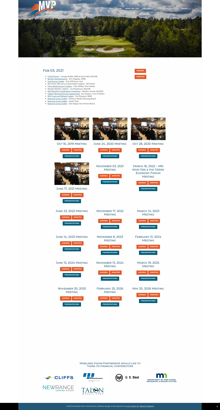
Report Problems (147, 406)
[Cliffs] (58, 377)
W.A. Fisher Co (133, 406)
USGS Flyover (53, 76)
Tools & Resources (167, 9)
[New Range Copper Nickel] (58, 388)
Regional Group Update (57, 98)
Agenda (140, 71)
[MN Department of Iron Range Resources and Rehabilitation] (161, 377)
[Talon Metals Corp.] (92, 391)
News (184, 9)
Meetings (148, 9)
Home (119, 9)
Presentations (72, 156)
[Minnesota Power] (92, 377)
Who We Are (132, 9)
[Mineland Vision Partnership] (44, 9)
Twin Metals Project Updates (60, 86)
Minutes (140, 77)
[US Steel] (127, 377)
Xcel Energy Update (56, 81)
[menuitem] (119, 9)
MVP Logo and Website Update (61, 96)
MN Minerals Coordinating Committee (64, 91)
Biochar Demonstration (58, 78)
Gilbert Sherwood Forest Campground (64, 93)
